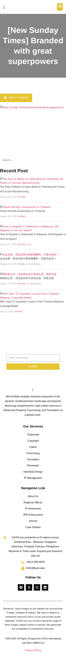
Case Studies (33, 527)
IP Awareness (33, 508)
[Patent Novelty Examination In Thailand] (25, 207)
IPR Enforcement (33, 514)
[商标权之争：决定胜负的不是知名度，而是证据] (28, 274)
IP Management (33, 478)
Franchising (33, 453)
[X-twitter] (29, 587)
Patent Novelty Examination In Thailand (22, 211)
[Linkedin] (45, 587)
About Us (33, 496)
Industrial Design (33, 471)
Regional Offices (33, 502)
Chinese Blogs (34, 264)
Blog (29, 244)
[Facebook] (21, 587)
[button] (60, 7)
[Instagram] (37, 587)
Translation (33, 459)
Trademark (33, 434)
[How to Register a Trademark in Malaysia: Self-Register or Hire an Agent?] (33, 230)
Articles (22, 196)
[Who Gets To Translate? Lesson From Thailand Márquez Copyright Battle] (33, 297)
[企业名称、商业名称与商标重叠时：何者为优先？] (29, 254)
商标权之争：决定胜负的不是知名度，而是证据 (27, 278)
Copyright (33, 440)
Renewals (33, 465)
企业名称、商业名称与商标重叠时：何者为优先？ (28, 258)
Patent (33, 447)
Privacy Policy (33, 650)
